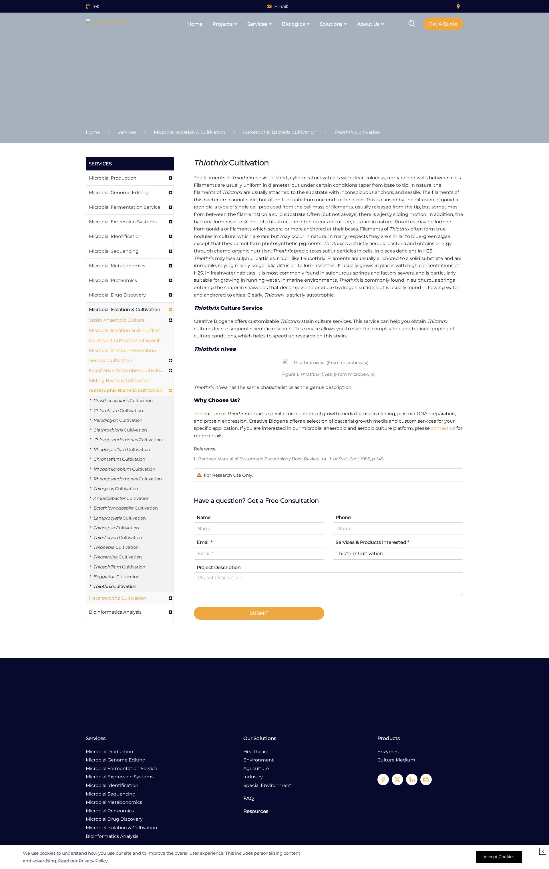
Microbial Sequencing (114, 251)
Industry (253, 776)
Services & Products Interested (372, 542)
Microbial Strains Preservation (122, 350)
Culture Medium (396, 760)
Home (194, 24)
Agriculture (256, 768)
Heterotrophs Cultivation (117, 598)
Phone (343, 517)
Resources (255, 811)
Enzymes (388, 751)
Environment (258, 760)
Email (204, 542)
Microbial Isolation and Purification (126, 330)
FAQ (248, 798)
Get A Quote (443, 24)
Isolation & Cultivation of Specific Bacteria (126, 340)
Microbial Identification (115, 236)
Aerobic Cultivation (110, 360)
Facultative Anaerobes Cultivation (126, 370)
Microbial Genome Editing (119, 192)
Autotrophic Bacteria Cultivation (280, 132)
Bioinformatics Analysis (115, 612)
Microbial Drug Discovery (117, 295)
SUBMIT (259, 613)
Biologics (293, 24)
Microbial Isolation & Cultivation (189, 132)
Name (204, 517)
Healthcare (255, 751)
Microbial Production (112, 178)
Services (257, 24)
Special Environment (267, 785)
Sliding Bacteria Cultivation (120, 380)
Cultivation (123, 400)
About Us (368, 24)
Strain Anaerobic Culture (117, 320)
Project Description (219, 567)
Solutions (331, 24)
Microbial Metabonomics (117, 266)
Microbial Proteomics (113, 280)
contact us (443, 428)
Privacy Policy (93, 861)
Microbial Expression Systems (123, 221)
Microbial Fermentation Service (124, 207)
